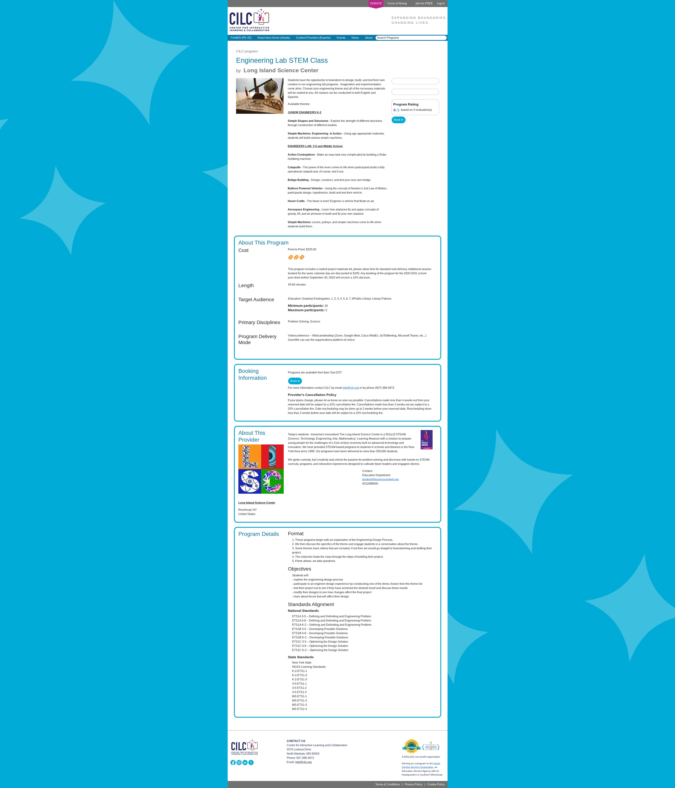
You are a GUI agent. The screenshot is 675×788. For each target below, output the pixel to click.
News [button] (355, 37)
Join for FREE (424, 3)
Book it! (398, 119)
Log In (441, 3)
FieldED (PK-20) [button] (241, 37)
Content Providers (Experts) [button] (313, 37)
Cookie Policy (436, 784)
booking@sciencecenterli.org (380, 479)
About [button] (368, 37)
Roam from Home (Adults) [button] (274, 37)
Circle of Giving (397, 3)
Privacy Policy (413, 784)
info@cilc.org (351, 387)
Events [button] (341, 37)
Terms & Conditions (387, 784)
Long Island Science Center (281, 70)
